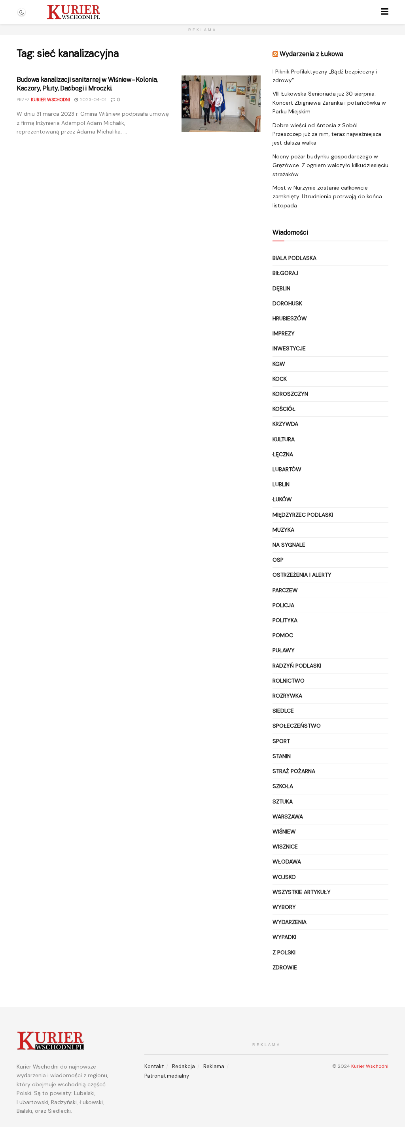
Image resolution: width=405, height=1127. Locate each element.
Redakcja (183, 1066)
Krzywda (285, 423)
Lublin (281, 484)
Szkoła (283, 786)
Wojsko (284, 877)
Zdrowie (285, 967)
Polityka (285, 620)
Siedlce (283, 710)
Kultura (284, 439)
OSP (278, 559)
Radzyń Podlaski (297, 665)
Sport (281, 741)
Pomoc (283, 635)
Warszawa (288, 816)
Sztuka (283, 801)
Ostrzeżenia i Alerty (302, 574)
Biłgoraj (285, 273)
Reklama (213, 1066)
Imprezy (284, 333)
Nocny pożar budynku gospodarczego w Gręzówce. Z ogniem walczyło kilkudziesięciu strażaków (330, 165)
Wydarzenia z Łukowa (311, 54)
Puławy (284, 650)
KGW (279, 363)
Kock (280, 378)
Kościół (284, 408)
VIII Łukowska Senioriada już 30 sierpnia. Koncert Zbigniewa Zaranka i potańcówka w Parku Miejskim (329, 102)
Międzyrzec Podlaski (303, 514)
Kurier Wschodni (50, 99)
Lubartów (287, 469)
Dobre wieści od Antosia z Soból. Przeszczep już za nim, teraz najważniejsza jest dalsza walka (327, 134)
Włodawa (287, 861)
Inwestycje (289, 348)
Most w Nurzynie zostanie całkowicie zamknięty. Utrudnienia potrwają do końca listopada (327, 196)
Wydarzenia (290, 922)
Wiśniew (284, 831)
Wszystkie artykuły (302, 892)
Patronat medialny (166, 1075)
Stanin (282, 756)
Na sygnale (289, 544)
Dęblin (281, 288)
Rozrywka (287, 695)
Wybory (284, 907)
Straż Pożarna (294, 771)
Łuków (282, 499)
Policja (283, 605)
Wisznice (285, 846)
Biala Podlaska (294, 258)
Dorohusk (287, 303)
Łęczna (283, 454)
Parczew (285, 590)
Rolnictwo (289, 680)
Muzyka (283, 529)
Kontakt (154, 1066)
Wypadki (284, 937)
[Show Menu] (384, 12)
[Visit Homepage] (73, 12)
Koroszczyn (290, 393)
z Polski (284, 952)
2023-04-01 (92, 99)
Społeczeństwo (297, 725)
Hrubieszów (290, 318)
